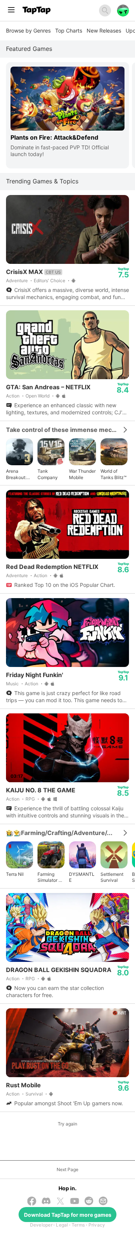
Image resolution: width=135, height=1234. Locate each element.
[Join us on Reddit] (88, 1202)
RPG (30, 799)
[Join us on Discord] (46, 1202)
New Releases (104, 30)
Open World (38, 396)
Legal (62, 1225)
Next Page (67, 1169)
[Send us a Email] (103, 1202)
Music (12, 683)
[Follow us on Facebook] (31, 1202)
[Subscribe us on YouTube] (74, 1202)
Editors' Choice (49, 280)
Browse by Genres (28, 30)
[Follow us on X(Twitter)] (60, 1202)
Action (13, 396)
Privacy (96, 1225)
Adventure (17, 280)
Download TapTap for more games (67, 1215)
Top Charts (68, 30)
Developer (41, 1225)
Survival (34, 1094)
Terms (78, 1225)
